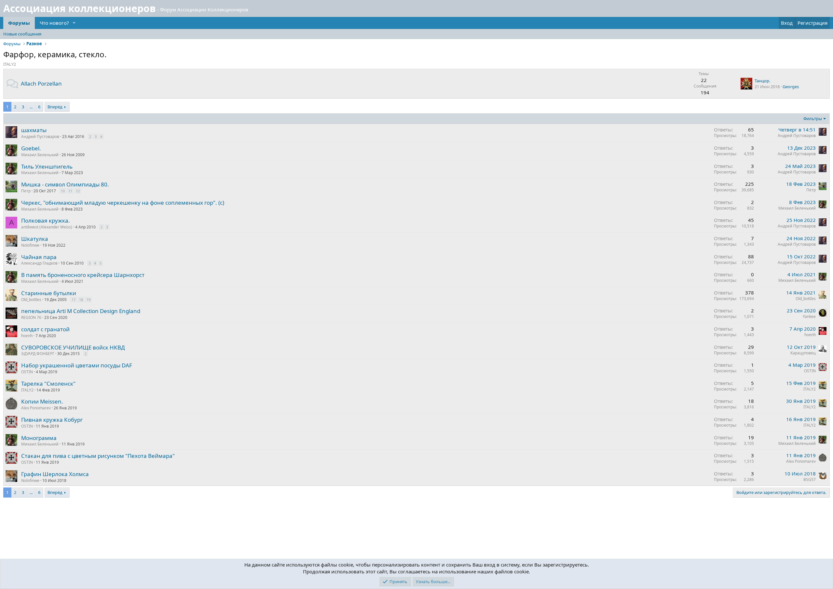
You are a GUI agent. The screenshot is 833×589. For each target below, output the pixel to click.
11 (70, 190)
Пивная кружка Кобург (52, 419)
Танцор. (762, 81)
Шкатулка (34, 238)
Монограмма (39, 438)
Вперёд (55, 107)
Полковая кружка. (45, 220)
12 (78, 190)
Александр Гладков (39, 263)
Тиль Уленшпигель (47, 166)
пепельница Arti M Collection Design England (80, 311)
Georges (791, 86)
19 (88, 299)
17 (73, 299)
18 (81, 299)
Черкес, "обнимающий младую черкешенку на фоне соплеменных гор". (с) (122, 202)
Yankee (809, 316)
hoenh (27, 335)
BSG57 (809, 479)
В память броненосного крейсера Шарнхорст (82, 275)
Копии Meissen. (42, 401)
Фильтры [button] (812, 118)
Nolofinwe (30, 245)
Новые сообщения (22, 34)
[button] (74, 23)
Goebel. (31, 148)
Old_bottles (31, 299)
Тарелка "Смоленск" (48, 383)
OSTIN (27, 372)
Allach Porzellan (41, 83)
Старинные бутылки (48, 293)
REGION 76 (31, 317)
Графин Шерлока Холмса (55, 474)
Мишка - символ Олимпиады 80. (65, 184)
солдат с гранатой (45, 329)
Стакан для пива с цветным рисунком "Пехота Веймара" (98, 455)
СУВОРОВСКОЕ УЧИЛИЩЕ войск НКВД (73, 347)
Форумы (19, 23)
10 (63, 190)
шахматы (34, 130)
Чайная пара (39, 257)
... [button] (31, 107)
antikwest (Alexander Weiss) (46, 227)
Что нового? (54, 23)
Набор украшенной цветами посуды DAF (76, 365)
